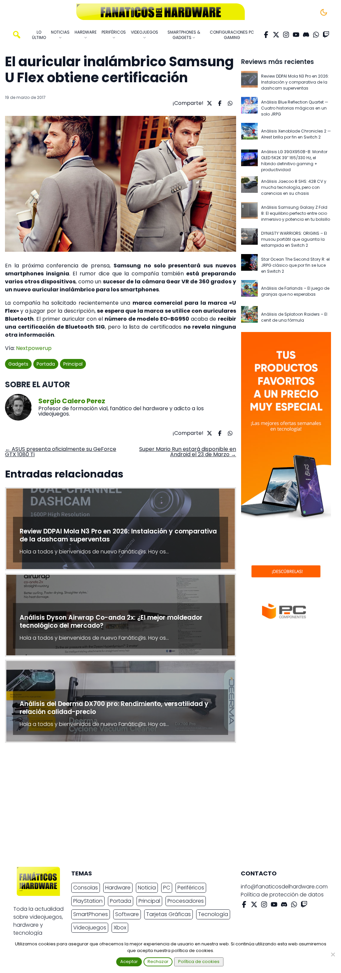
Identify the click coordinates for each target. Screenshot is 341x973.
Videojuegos (89, 927)
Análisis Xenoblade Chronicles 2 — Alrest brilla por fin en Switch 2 (296, 134)
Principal (73, 364)
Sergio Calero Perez (71, 401)
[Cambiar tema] (323, 12)
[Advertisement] (165, 806)
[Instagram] (286, 34)
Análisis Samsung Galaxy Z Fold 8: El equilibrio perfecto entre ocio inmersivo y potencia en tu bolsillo (295, 213)
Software (127, 914)
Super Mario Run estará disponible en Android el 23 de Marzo (187, 451)
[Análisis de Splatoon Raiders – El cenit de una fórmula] (249, 317)
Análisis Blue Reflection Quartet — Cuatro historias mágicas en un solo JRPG (294, 108)
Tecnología (213, 914)
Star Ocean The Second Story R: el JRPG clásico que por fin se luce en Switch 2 (295, 265)
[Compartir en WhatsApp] (229, 103)
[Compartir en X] (208, 103)
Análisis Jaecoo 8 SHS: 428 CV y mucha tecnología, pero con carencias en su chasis (293, 187)
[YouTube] (296, 34)
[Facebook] (266, 34)
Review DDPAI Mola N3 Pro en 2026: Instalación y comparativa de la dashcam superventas (295, 82)
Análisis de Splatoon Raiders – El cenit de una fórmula (294, 317)
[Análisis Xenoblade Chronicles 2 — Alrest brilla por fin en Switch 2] (249, 134)
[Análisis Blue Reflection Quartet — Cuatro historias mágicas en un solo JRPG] (249, 108)
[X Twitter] (276, 34)
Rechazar (158, 961)
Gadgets (18, 364)
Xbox (120, 927)
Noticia (147, 887)
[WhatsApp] (316, 34)
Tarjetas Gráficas (168, 914)
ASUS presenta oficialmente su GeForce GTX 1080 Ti (60, 451)
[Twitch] (326, 34)
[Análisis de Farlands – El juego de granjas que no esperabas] (249, 291)
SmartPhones (90, 914)
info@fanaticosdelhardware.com (284, 886)
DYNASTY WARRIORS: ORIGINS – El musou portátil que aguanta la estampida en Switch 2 (294, 239)
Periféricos (190, 887)
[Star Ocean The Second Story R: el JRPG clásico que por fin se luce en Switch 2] (249, 265)
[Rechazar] (332, 954)
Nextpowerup (34, 348)
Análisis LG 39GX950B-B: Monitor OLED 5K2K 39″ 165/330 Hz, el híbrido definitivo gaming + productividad (294, 160)
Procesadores (186, 901)
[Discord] (306, 34)
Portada (46, 364)
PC (166, 887)
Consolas (85, 887)
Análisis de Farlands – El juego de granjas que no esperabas (295, 291)
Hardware (118, 887)
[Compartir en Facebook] (218, 103)
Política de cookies (198, 961)
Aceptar (129, 961)
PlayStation (88, 901)
